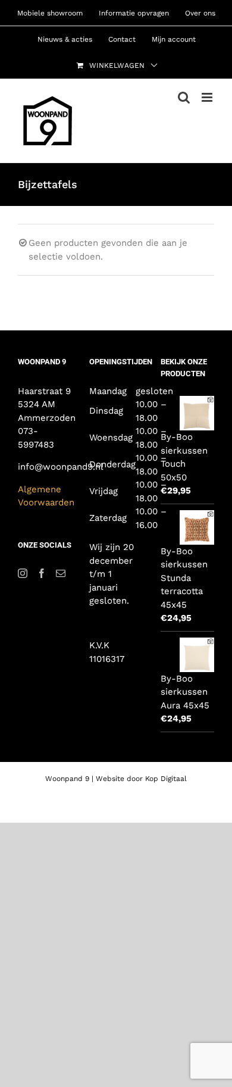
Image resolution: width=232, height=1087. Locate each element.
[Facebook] (41, 573)
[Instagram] (22, 573)
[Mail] (60, 573)
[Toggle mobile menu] (208, 97)
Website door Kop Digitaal (141, 778)
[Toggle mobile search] (184, 97)
